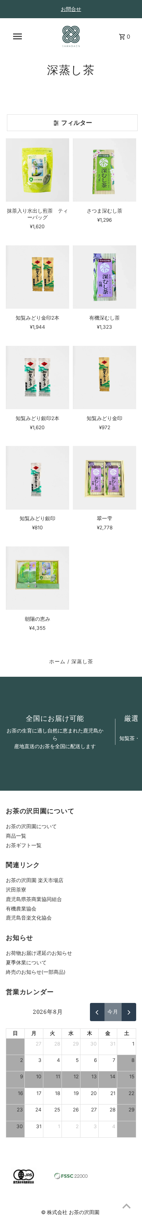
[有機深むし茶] (104, 277)
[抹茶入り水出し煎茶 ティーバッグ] (37, 170)
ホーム (57, 661)
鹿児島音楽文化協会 (29, 918)
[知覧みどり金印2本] (37, 277)
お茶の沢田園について (31, 826)
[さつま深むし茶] (104, 170)
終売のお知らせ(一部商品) (36, 972)
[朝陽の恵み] (37, 578)
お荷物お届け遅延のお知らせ (39, 953)
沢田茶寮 (16, 890)
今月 (112, 1012)
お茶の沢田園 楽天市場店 (34, 880)
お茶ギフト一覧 (24, 845)
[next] (129, 1012)
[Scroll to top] (126, 1206)
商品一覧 (16, 836)
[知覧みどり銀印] (37, 477)
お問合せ (71, 9)
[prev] (97, 1012)
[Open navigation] (17, 36)
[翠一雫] (104, 477)
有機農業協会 (21, 909)
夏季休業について (26, 962)
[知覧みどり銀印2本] (37, 377)
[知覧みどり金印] (104, 377)
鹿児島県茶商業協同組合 (34, 899)
